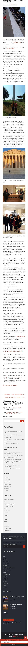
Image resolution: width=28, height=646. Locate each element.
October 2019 (7, 488)
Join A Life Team (6, 561)
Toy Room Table (7, 468)
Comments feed (7, 528)
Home (4, 556)
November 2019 (7, 486)
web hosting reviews (8, 455)
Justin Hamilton (7, 465)
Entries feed (6, 526)
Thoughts (6, 515)
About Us (5, 559)
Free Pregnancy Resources (8, 567)
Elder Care (5, 576)
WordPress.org (7, 530)
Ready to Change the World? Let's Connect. (14, 640)
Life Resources (6, 565)
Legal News (5, 583)
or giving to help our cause (17, 351)
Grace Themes (16, 636)
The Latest (14, 385)
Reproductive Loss (7, 570)
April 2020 (6, 477)
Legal (5, 501)
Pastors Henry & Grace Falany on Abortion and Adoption (17, 597)
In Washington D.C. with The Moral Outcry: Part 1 (14, 394)
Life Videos (5, 581)
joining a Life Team (7, 351)
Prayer (5, 508)
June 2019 (6, 491)
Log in (5, 524)
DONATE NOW (8, 620)
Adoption (5, 572)
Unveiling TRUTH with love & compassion (13, 435)
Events (4, 585)
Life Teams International (9, 504)
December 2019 (7, 484)
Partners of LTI (6, 563)
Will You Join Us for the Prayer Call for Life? (15, 397)
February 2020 (7, 479)
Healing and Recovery (8, 499)
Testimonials (7, 510)
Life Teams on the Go (7, 385)
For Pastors (5, 579)
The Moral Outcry (10, 48)
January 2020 (7, 482)
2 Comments (14, 4)
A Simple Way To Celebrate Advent (11, 443)
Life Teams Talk (7, 437)
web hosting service (8, 452)
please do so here (17, 42)
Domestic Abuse (6, 574)
